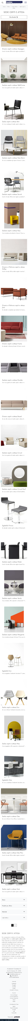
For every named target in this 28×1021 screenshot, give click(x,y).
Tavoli (14, 1000)
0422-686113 (15, 976)
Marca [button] (3, 900)
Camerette (14, 1013)
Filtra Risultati (12, 17)
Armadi (14, 1009)
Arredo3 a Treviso (14, 990)
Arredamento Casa (14, 1004)
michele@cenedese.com (14, 974)
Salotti (14, 1006)
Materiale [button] (4, 912)
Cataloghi (14, 983)
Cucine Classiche (14, 998)
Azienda (14, 981)
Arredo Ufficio (15, 6)
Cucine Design (14, 995)
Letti (14, 1011)
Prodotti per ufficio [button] (7, 906)
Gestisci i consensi (14, 1020)
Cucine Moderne (14, 996)
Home (4, 6)
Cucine (14, 993)
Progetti (14, 985)
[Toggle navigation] (25, 2)
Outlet (14, 988)
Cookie (6, 1020)
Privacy (2, 1020)
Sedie (14, 1001)
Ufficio (8, 6)
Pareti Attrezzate (14, 1008)
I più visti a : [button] (5, 918)
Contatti (14, 987)
